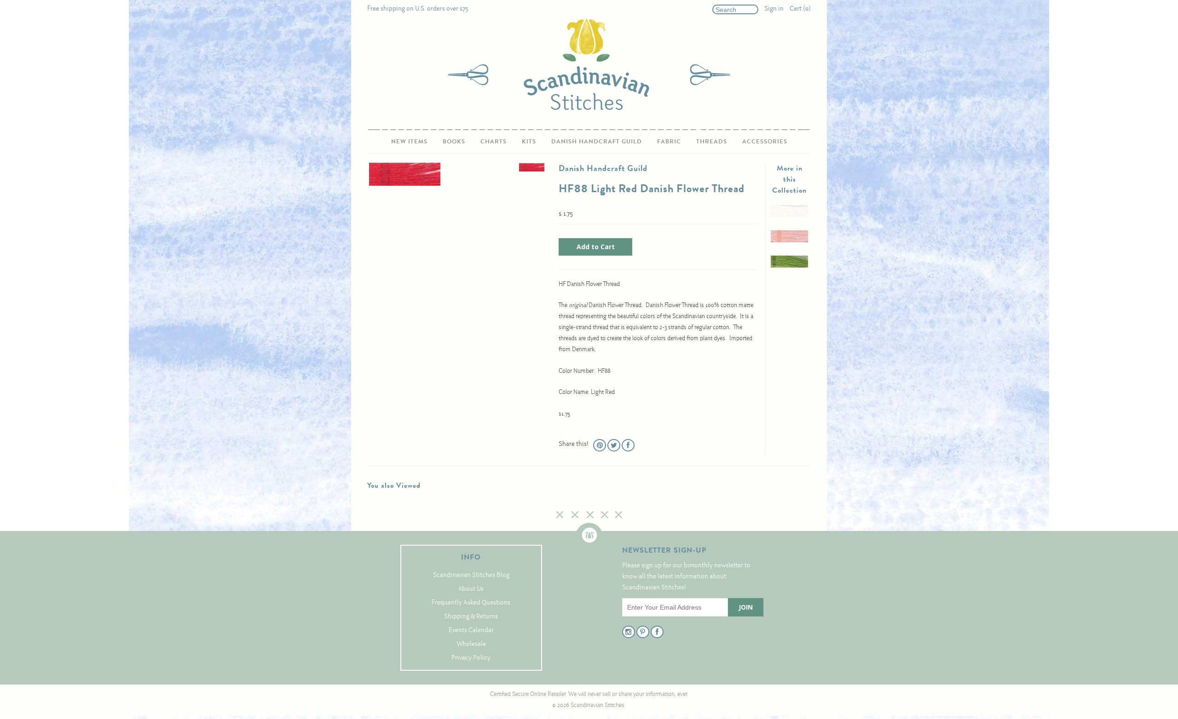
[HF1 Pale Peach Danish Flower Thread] (789, 240)
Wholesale (471, 644)
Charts (493, 141)
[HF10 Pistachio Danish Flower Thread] (789, 265)
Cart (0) (800, 9)
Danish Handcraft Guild (596, 141)
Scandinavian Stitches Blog (471, 575)
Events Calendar (471, 630)
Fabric (669, 141)
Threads (711, 141)
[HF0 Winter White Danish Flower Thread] (789, 215)
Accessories (764, 141)
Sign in (774, 9)
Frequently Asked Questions (471, 602)
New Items (409, 141)
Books (454, 141)
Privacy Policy (471, 658)
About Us (471, 589)
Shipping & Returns (471, 616)
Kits (529, 141)
